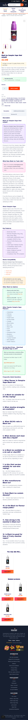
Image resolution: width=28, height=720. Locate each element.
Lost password (14, 687)
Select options (7, 571)
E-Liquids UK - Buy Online (11, 14)
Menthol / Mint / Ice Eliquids (7, 100)
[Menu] (25, 4)
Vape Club (14, 707)
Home (4, 14)
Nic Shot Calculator (14, 657)
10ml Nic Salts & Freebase (12, 98)
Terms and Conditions (14, 665)
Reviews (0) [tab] (14, 114)
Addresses (14, 683)
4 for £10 (9, 102)
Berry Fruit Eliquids (10, 99)
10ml (5, 102)
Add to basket (14, 88)
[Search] (22, 4)
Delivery (14, 663)
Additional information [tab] (19, 111)
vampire (20, 102)
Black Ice (13, 102)
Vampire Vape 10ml (18, 100)
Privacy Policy (14, 667)
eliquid (16, 102)
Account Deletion (14, 689)
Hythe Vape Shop (14, 700)
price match (14, 704)
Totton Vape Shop (14, 702)
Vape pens (8, 272)
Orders (14, 681)
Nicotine (3, 84)
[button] (24, 21)
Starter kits (9, 270)
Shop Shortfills (16, 301)
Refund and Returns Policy (14, 661)
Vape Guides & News (14, 674)
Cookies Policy (14, 669)
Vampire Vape (7, 105)
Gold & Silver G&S (7, 614)
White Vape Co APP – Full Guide (12, 371)
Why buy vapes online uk (14, 672)
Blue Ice (7, 566)
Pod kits (8, 274)
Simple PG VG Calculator (14, 659)
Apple (20, 594)
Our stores (14, 696)
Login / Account (14, 685)
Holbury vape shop (14, 698)
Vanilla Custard (7, 594)
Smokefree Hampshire (14, 709)
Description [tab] (6, 111)
